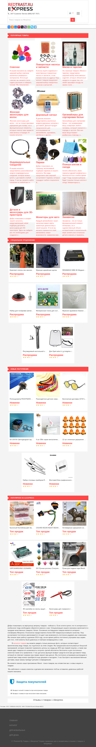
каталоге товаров (20, 643)
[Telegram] (35, 27)
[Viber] (25, 27)
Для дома (14, 735)
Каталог (13, 725)
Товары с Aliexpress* (31, 741)
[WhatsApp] (28, 27)
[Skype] (32, 27)
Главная (13, 720)
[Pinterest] (18, 27)
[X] (22, 27)
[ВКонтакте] (9, 27)
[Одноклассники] (12, 27)
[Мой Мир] (15, 27)
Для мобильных (17, 730)
